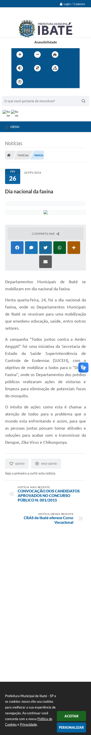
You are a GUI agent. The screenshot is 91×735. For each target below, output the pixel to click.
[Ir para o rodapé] (67, 82)
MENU (14, 126)
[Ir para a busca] (56, 82)
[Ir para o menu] (45, 82)
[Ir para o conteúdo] (34, 82)
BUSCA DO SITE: (17, 93)
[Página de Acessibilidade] (19, 81)
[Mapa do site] (55, 68)
